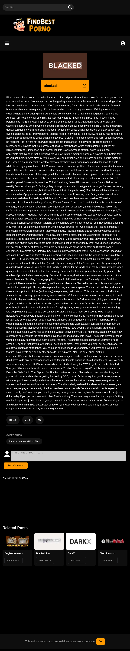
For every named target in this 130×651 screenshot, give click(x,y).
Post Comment (15, 465)
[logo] (35, 32)
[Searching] (70, 7)
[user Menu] (122, 43)
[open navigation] (7, 43)
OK (100, 641)
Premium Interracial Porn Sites (24, 441)
